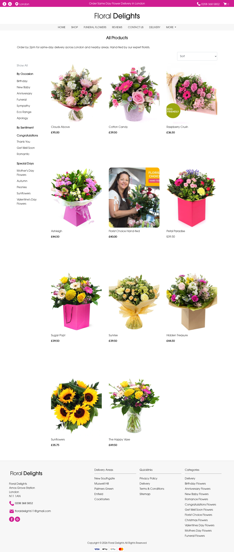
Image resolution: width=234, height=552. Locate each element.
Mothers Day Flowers (198, 530)
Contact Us (135, 27)
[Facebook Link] (4, 4)
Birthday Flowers (195, 483)
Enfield (98, 494)
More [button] (170, 27)
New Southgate (104, 478)
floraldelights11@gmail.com (33, 511)
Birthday (22, 81)
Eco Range (24, 112)
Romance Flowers (196, 499)
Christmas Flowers (196, 520)
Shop (74, 27)
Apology (22, 118)
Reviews (117, 27)
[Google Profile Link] (10, 4)
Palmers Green (104, 488)
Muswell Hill (101, 483)
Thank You (23, 141)
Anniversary (24, 93)
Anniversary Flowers (197, 488)
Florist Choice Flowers (198, 514)
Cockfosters (101, 499)
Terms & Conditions (152, 488)
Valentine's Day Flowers (27, 201)
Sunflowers (23, 193)
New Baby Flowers (196, 494)
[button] (117, 471)
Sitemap (145, 494)
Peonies (22, 187)
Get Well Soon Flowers (199, 509)
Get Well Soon (26, 148)
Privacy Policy (148, 478)
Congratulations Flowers (200, 504)
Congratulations (27, 135)
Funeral (22, 99)
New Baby (23, 87)
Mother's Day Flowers (25, 172)
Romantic (23, 154)
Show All (22, 65)
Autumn (22, 181)
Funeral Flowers (95, 27)
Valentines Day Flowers (199, 525)
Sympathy (23, 105)
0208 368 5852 (210, 4)
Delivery (154, 27)
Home (61, 27)
